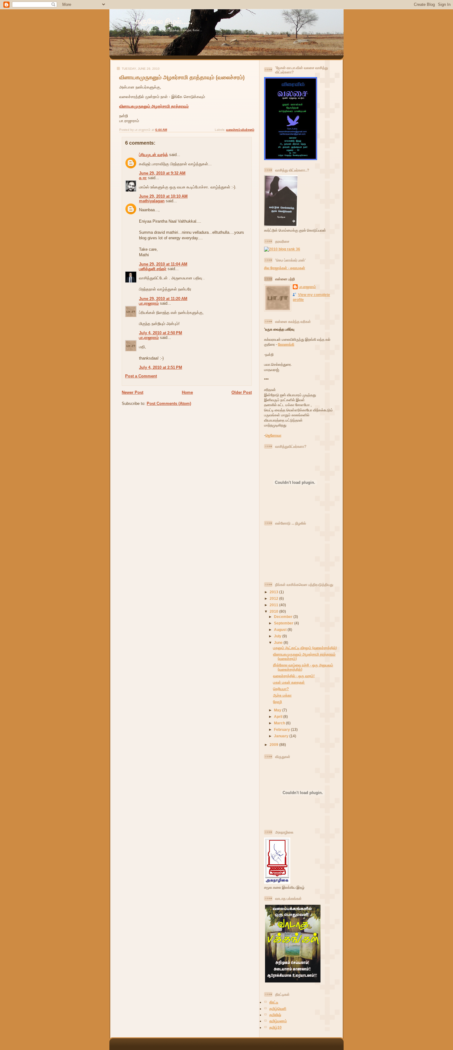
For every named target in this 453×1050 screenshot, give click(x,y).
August (281, 630)
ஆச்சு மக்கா (282, 695)
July (278, 636)
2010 (274, 611)
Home (187, 392)
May (278, 710)
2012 (274, 598)
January (281, 736)
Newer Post (132, 392)
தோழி (277, 702)
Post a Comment (141, 376)
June (279, 642)
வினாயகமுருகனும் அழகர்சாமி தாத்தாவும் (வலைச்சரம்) (182, 77)
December (283, 617)
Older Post (241, 392)
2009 (274, 745)
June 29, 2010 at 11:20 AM (163, 298)
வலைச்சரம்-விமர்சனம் (240, 129)
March (280, 723)
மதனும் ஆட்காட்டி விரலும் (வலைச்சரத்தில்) (305, 648)
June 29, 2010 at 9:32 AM (162, 173)
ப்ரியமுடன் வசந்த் (153, 154)
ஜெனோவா (273, 435)
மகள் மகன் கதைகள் (289, 682)
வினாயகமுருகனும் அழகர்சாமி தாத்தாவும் (154, 106)
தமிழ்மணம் (278, 1021)
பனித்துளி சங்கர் (152, 268)
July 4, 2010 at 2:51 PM (160, 367)
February (282, 729)
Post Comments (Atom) (169, 403)
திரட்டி (273, 1002)
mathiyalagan (152, 201)
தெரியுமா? (281, 689)
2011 (274, 605)
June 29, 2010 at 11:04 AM (163, 264)
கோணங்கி (286, 344)
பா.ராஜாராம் (149, 303)
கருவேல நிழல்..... (163, 21)
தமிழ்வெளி (277, 1009)
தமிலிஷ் (275, 1015)
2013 (274, 592)
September (284, 623)
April (278, 716)
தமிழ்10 (275, 1027)
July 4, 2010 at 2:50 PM (160, 333)
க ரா (143, 177)
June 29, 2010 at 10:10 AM (163, 196)
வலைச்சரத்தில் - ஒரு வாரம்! (294, 676)
